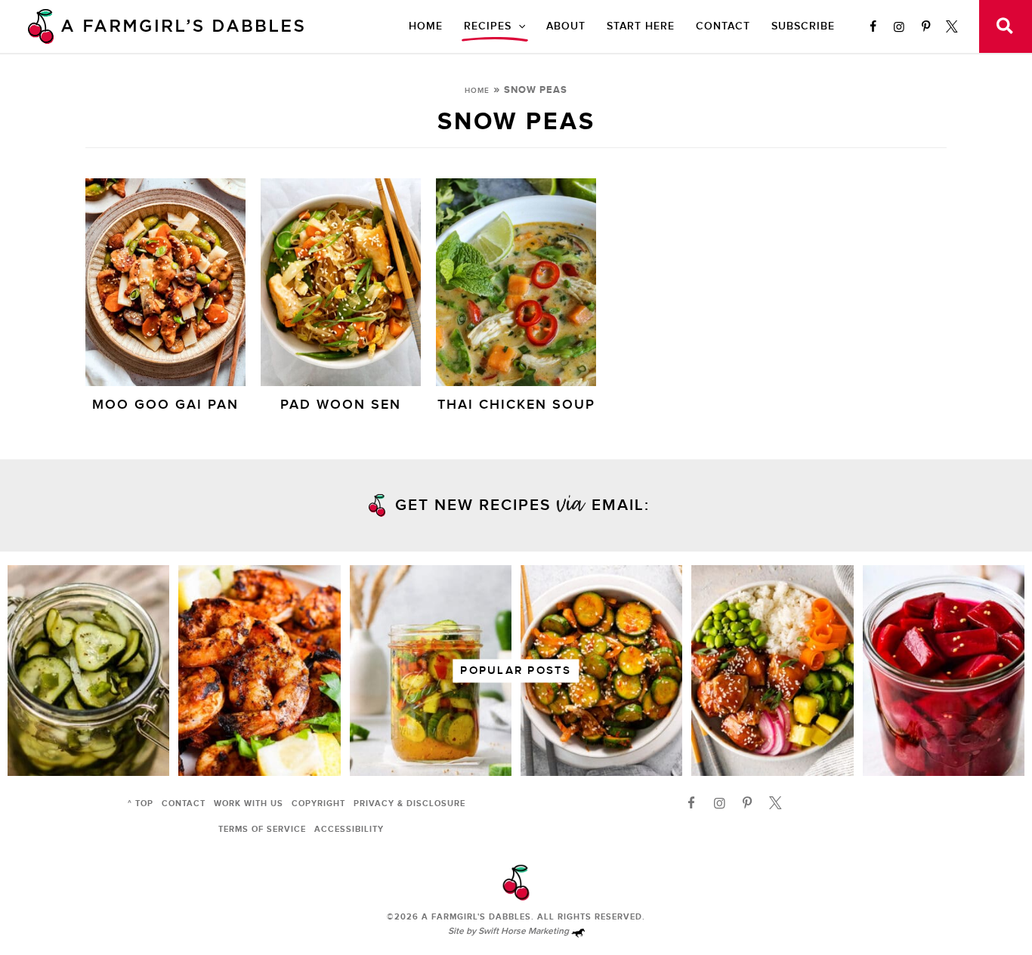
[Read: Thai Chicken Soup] (516, 281)
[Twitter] (952, 26)
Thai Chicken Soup (516, 405)
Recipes (487, 26)
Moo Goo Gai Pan (165, 405)
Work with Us (248, 803)
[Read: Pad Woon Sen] (341, 281)
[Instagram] (899, 26)
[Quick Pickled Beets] (943, 670)
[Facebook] (873, 26)
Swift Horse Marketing (524, 931)
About (566, 26)
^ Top (140, 803)
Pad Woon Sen (340, 405)
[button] (518, 26)
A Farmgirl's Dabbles (476, 917)
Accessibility (349, 829)
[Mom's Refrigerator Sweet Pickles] (88, 670)
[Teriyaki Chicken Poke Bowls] (772, 670)
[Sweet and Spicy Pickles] (430, 670)
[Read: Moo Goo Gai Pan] (165, 281)
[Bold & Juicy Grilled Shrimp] (259, 670)
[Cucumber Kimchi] (601, 670)
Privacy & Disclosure (409, 803)
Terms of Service (262, 829)
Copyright (318, 803)
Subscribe (803, 26)
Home (426, 26)
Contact (723, 26)
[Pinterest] (925, 26)
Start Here (641, 26)
